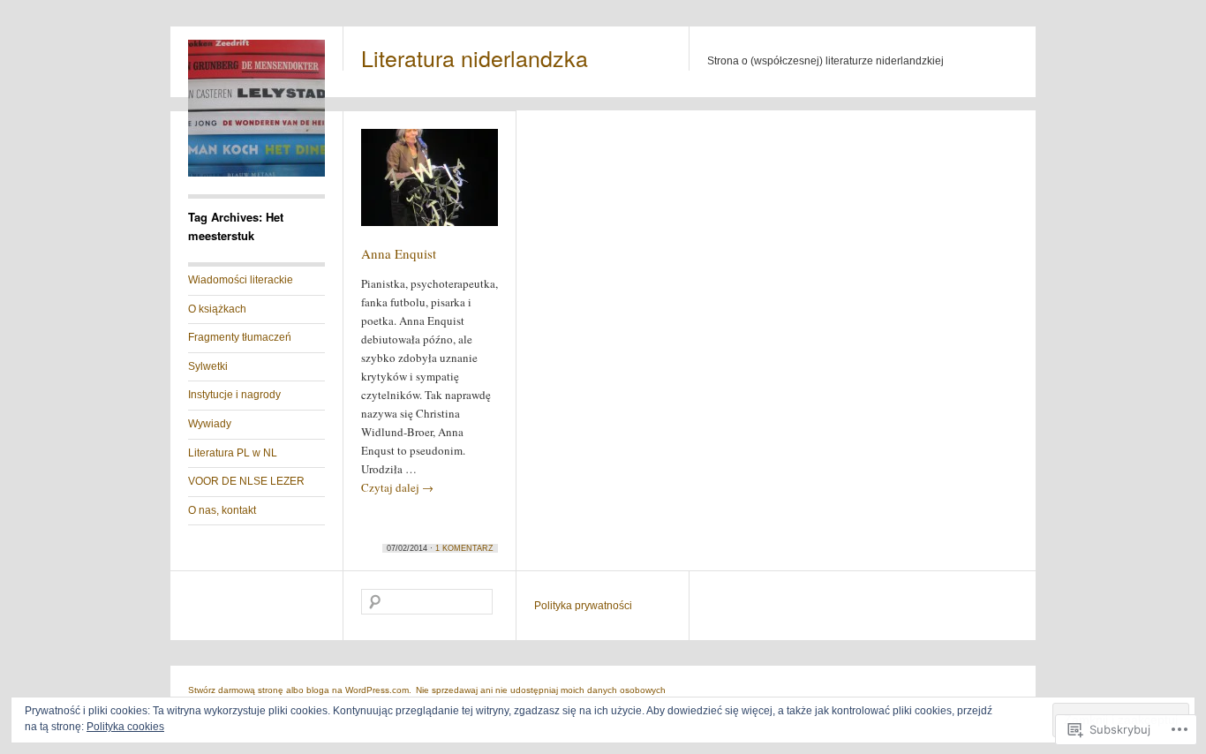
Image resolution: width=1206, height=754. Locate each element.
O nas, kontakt (222, 510)
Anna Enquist (398, 253)
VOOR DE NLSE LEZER (246, 481)
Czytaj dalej (397, 487)
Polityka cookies (125, 726)
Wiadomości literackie (240, 280)
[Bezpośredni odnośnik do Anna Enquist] (429, 185)
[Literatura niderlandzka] (256, 173)
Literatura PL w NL (232, 453)
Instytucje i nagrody (234, 394)
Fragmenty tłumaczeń (239, 337)
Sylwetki (208, 366)
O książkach (217, 309)
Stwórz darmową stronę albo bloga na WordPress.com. (299, 690)
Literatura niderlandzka (474, 57)
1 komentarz (464, 548)
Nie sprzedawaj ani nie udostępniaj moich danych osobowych (541, 690)
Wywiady (209, 424)
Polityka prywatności (583, 605)
